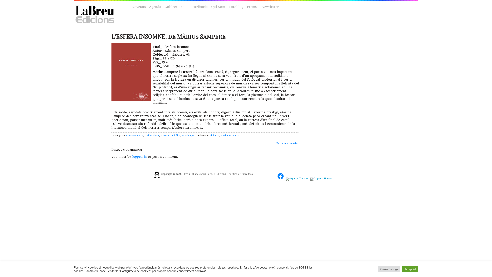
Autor (140, 135)
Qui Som (218, 7)
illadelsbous (199, 174)
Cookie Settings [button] (389, 269)
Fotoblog (236, 7)
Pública (176, 135)
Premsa (252, 7)
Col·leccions (174, 7)
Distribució (199, 7)
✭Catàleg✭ (188, 135)
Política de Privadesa (241, 174)
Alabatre (131, 135)
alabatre (214, 135)
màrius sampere (229, 135)
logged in (139, 157)
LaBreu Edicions (216, 174)
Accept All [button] (410, 269)
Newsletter (270, 7)
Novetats (139, 7)
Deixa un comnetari (287, 143)
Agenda (155, 7)
